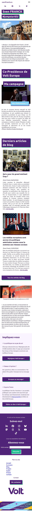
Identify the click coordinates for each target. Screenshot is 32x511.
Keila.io (22, 506)
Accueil (8, 463)
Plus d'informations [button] (19, 103)
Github (8, 506)
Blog (7, 467)
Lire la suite (10, 209)
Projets (8, 469)
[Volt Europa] (16, 496)
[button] (5, 6)
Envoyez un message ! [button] (16, 379)
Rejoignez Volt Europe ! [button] (16, 358)
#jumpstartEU (16, 396)
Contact (8, 474)
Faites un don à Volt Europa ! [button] (16, 404)
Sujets (8, 471)
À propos (9, 465)
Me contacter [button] (16, 482)
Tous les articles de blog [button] (16, 278)
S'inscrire (16, 451)
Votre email (5, 447)
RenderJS (22, 504)
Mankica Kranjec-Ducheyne (11, 508)
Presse (8, 473)
